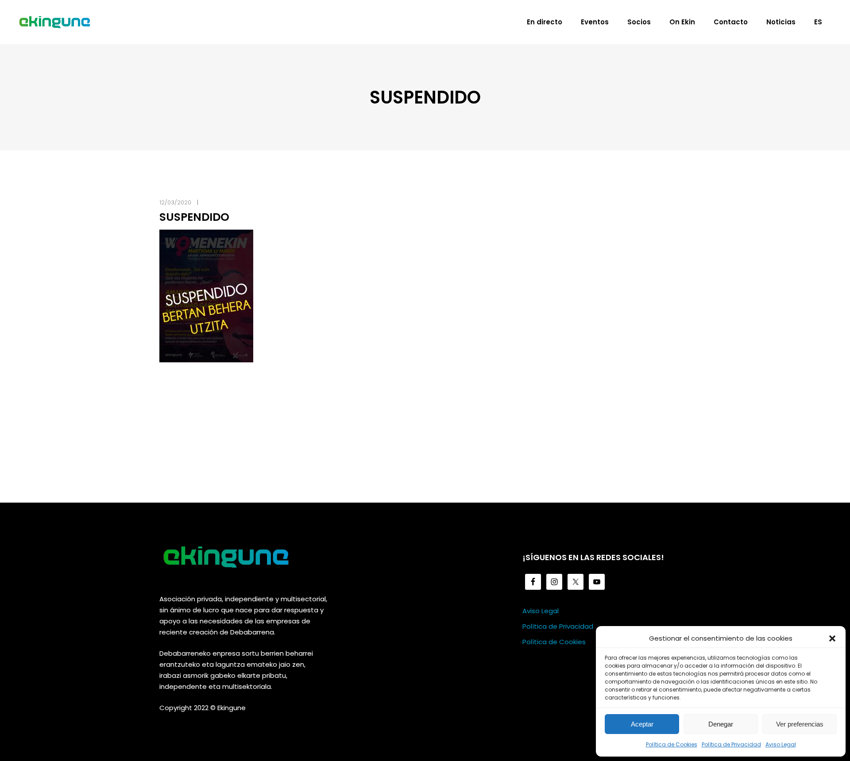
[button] (832, 638)
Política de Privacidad (731, 744)
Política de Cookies (671, 744)
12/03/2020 (175, 202)
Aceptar (642, 724)
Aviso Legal (780, 744)
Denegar (720, 724)
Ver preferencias (799, 724)
